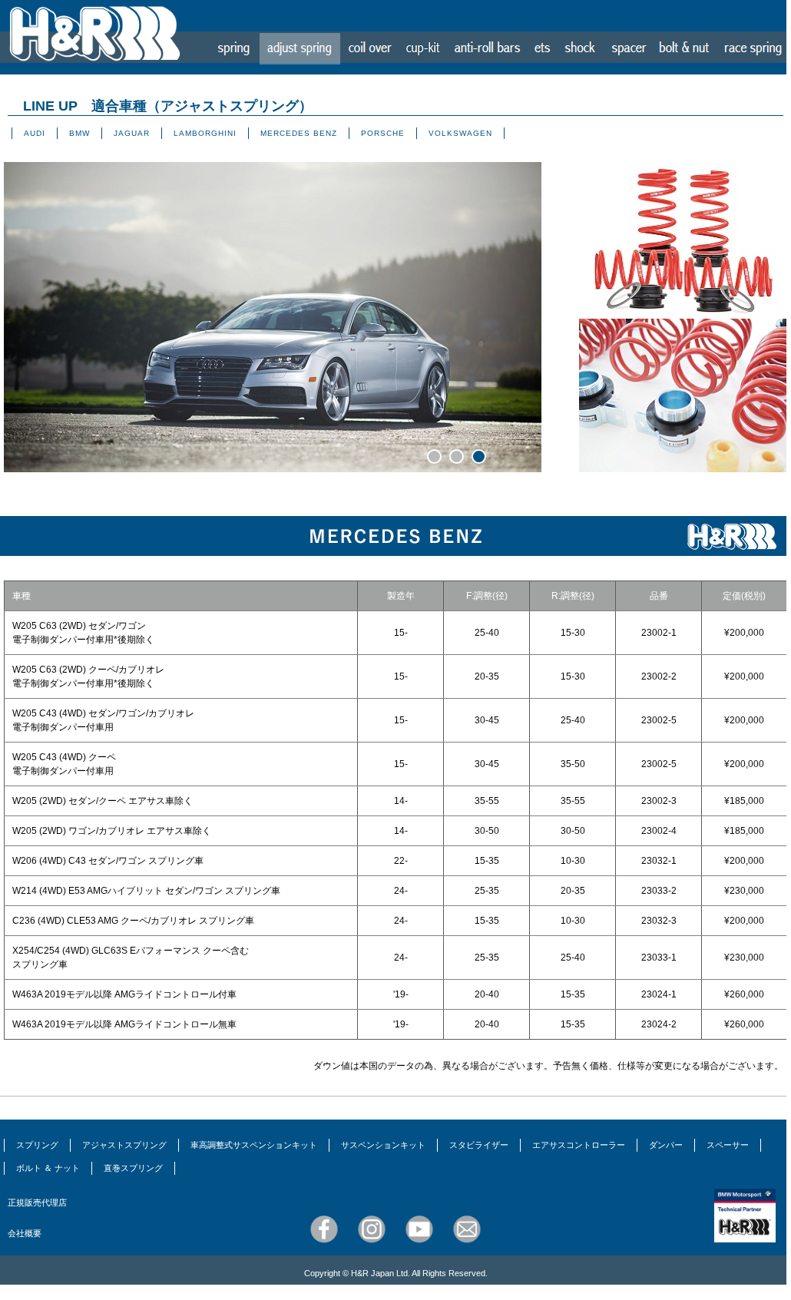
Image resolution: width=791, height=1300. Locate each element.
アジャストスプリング (124, 1144)
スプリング (37, 1144)
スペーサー (728, 1144)
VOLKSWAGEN (460, 133)
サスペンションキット (383, 1144)
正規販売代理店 (37, 1202)
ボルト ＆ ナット (48, 1168)
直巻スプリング (133, 1168)
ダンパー (666, 1144)
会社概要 (24, 1233)
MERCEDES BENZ (298, 133)
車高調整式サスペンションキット (253, 1144)
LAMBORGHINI (205, 133)
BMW (79, 133)
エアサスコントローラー (578, 1144)
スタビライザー (478, 1144)
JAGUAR (132, 133)
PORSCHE (383, 133)
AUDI (34, 133)
